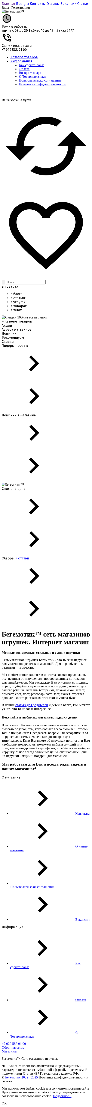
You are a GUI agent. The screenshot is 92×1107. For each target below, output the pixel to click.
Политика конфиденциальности (42, 84)
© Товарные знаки (32, 76)
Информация (21, 61)
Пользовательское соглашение (32, 887)
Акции (7, 325)
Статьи (82, 4)
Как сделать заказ (31, 65)
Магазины (9, 1051)
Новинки (9, 333)
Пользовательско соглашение (40, 80)
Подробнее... (62, 1096)
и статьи (22, 558)
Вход (5, 7)
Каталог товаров (24, 57)
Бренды (22, 4)
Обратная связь (13, 1047)
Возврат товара (30, 73)
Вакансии (68, 4)
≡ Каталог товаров (17, 321)
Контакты (38, 4)
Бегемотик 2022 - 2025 (21, 1077)
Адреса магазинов (17, 329)
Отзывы (52, 4)
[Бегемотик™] (13, 11)
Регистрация (20, 7)
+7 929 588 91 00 (14, 50)
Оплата (24, 69)
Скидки (8, 342)
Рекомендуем (13, 338)
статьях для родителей (31, 705)
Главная (8, 4)
